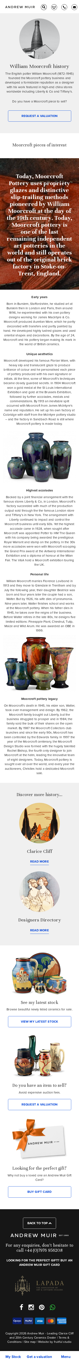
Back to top (37, 1223)
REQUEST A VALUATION (39, 116)
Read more (39, 861)
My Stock (13, 1357)
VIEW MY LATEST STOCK (39, 1021)
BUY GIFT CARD (39, 1192)
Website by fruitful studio (54, 1342)
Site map (30, 1342)
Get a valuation (39, 1357)
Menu (66, 1357)
